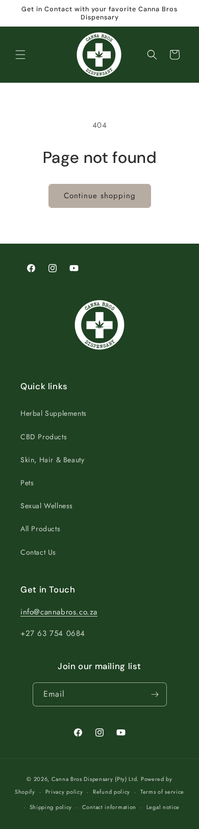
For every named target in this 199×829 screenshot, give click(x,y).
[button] (20, 54)
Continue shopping (100, 195)
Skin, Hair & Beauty (52, 460)
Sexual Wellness (46, 506)
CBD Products (43, 437)
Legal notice (163, 807)
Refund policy (111, 792)
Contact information (109, 807)
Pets (27, 483)
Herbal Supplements (53, 413)
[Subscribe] (155, 694)
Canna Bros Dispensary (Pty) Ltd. (95, 779)
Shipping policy (51, 807)
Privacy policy (64, 792)
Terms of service (162, 792)
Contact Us (38, 552)
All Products (40, 529)
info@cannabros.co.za (58, 612)
